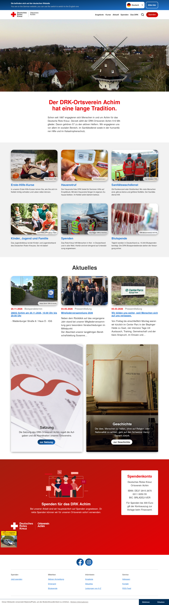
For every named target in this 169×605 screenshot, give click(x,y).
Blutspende (119, 238)
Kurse (108, 14)
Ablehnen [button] (146, 602)
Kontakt (125, 583)
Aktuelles (89, 583)
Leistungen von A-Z (93, 588)
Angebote (99, 14)
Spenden (125, 14)
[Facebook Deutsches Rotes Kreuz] (80, 562)
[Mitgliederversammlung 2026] (84, 290)
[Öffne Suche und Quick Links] (142, 15)
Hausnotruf (68, 185)
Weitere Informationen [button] (79, 602)
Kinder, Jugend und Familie (29, 238)
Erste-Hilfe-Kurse (22, 185)
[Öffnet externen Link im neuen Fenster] (84, 539)
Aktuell (116, 14)
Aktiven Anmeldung (56, 579)
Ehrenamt (52, 583)
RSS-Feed (126, 588)
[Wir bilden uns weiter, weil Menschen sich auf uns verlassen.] (135, 290)
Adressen (126, 579)
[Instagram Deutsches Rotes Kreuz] (89, 562)
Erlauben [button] (161, 602)
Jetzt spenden (16, 579)
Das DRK (134, 14)
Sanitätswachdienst (125, 185)
